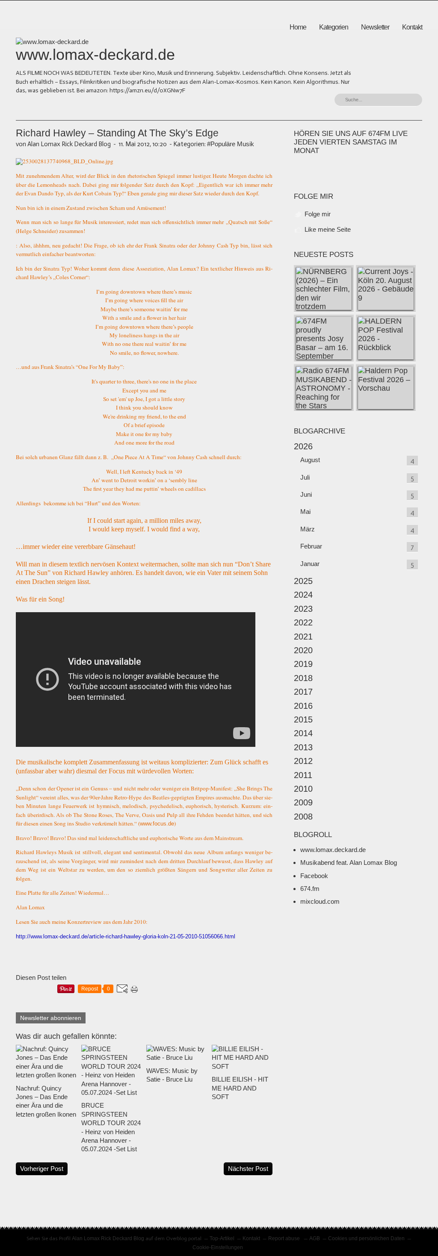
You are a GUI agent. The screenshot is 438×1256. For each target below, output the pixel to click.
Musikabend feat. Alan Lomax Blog (348, 862)
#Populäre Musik (230, 143)
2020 (303, 650)
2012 (303, 761)
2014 (303, 733)
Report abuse (284, 1238)
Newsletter (375, 27)
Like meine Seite (328, 229)
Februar (311, 546)
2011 (303, 775)
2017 (303, 691)
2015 (303, 719)
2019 (303, 664)
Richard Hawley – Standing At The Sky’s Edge (117, 133)
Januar (310, 563)
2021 (303, 636)
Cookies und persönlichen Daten (366, 1238)
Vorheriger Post (41, 1168)
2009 (303, 802)
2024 (303, 594)
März (307, 529)
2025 (303, 581)
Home (298, 27)
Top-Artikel (222, 1238)
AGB (314, 1238)
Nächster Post (248, 1168)
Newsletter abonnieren (50, 1017)
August (310, 459)
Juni (306, 494)
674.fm (310, 888)
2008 (303, 816)
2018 (303, 678)
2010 (303, 788)
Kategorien (333, 27)
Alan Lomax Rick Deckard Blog (108, 1238)
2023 (303, 608)
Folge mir (318, 214)
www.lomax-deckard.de (95, 54)
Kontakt (412, 27)
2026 (303, 446)
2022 (303, 622)
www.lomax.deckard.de (333, 849)
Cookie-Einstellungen (217, 1247)
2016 (303, 706)
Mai (305, 511)
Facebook (314, 875)
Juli (305, 477)
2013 (303, 747)
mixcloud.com (320, 901)
